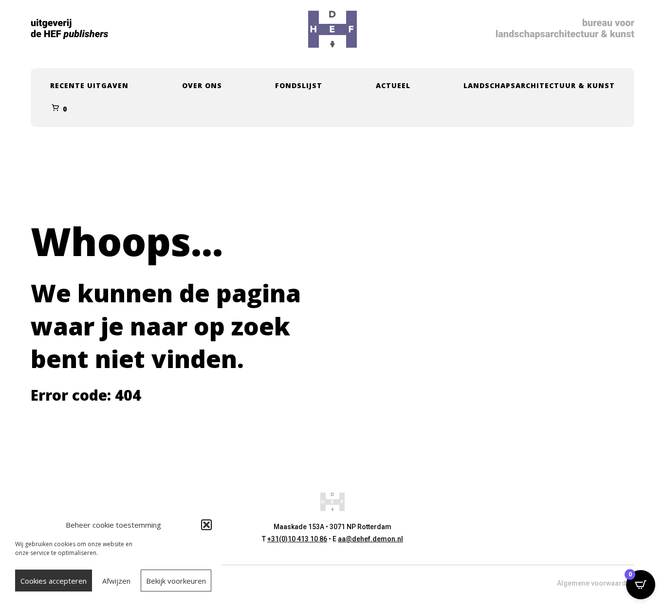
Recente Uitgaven (89, 85)
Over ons (202, 85)
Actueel (393, 85)
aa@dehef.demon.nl (370, 539)
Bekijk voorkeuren (176, 581)
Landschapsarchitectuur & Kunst (539, 85)
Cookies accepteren (53, 581)
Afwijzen (116, 581)
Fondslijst (298, 85)
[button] (206, 525)
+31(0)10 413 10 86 (297, 539)
